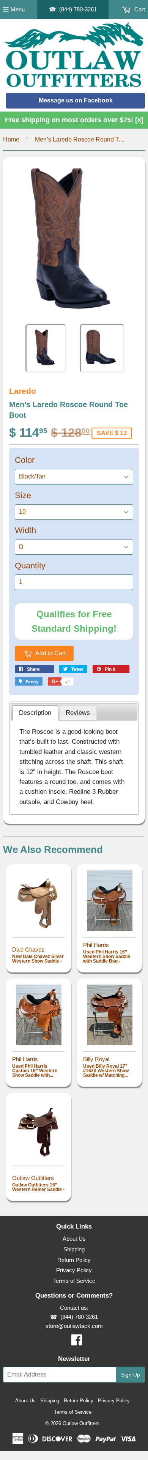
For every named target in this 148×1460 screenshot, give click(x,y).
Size (23, 495)
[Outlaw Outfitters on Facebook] (76, 1342)
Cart (139, 9)
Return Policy (74, 1260)
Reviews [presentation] (78, 712)
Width (25, 530)
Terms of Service (74, 1281)
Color (25, 460)
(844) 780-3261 (78, 9)
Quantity (30, 565)
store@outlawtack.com (74, 1326)
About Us (74, 1238)
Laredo (22, 391)
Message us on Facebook (76, 100)
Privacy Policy (74, 1270)
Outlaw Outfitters (81, 1423)
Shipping (74, 1249)
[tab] (35, 713)
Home (11, 139)
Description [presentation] (35, 712)
